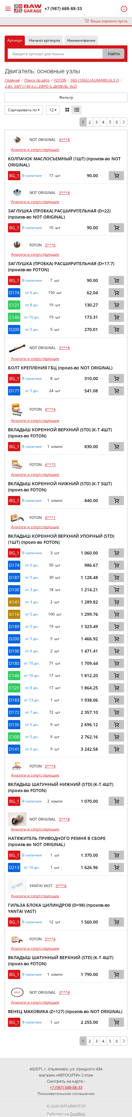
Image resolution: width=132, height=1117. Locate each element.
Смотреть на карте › (66, 1081)
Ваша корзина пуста (108, 21)
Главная (12, 80)
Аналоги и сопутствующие (35, 149)
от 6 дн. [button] (32, 293)
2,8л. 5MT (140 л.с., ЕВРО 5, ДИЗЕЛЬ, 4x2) (41, 86)
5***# (64, 347)
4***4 (50, 409)
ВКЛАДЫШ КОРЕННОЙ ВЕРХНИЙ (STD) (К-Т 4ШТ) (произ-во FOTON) (60, 433)
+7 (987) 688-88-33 (63, 8)
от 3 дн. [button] (32, 590)
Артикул (14, 40)
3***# (64, 192)
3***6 (50, 245)
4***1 (50, 517)
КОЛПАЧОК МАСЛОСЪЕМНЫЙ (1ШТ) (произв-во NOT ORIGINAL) (64, 162)
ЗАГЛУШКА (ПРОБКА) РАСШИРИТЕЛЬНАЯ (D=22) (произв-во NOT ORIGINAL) (59, 214)
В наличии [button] (32, 175)
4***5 (50, 464)
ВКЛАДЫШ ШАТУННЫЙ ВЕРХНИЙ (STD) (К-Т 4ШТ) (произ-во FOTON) (60, 960)
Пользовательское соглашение (66, 1093)
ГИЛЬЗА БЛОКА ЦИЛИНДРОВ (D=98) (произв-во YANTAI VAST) (59, 908)
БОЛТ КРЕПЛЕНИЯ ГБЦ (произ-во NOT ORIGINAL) (60, 368)
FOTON (58, 80)
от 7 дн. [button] (32, 712)
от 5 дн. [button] (32, 329)
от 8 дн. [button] (32, 305)
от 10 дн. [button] (32, 317)
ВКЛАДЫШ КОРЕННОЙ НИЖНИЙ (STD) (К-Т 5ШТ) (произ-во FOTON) (60, 487)
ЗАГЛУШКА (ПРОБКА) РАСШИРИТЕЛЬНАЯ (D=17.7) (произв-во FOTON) (61, 267)
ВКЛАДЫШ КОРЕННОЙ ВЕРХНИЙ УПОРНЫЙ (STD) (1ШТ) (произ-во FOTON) (61, 539)
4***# (64, 139)
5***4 (50, 766)
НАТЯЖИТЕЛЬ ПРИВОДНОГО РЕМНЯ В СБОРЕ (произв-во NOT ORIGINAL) (57, 841)
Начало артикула (44, 40)
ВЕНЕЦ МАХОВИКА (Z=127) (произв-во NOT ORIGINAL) (65, 1011)
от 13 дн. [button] (32, 700)
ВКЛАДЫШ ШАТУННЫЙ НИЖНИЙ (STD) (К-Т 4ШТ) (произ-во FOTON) (60, 787)
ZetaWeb (77, 1113)
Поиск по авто (36, 80)
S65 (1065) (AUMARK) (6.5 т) (94, 80)
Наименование (81, 40)
